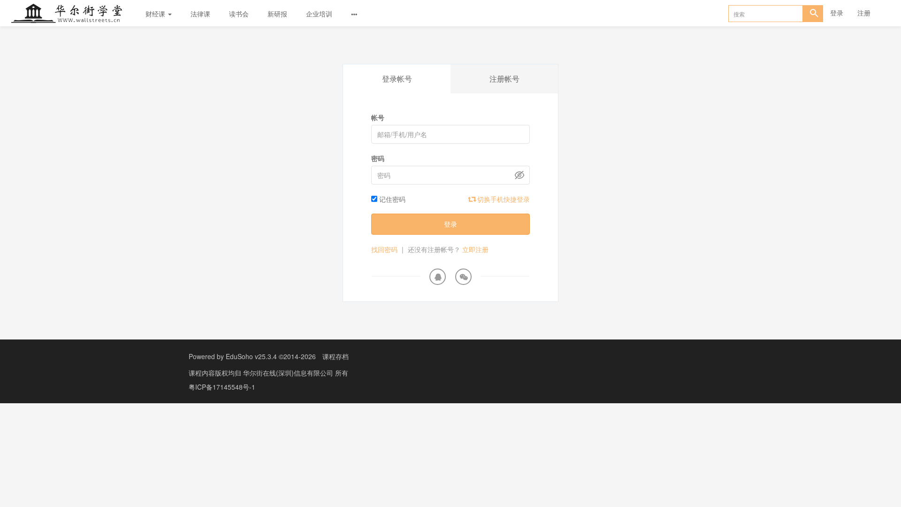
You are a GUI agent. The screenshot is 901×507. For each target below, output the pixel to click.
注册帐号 (504, 78)
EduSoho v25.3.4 (251, 356)
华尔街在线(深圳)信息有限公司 (289, 372)
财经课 (156, 13)
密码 (377, 158)
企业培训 (319, 13)
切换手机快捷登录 (502, 199)
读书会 (239, 13)
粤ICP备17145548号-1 (222, 387)
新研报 (277, 13)
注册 (863, 12)
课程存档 (335, 356)
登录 (836, 12)
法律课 (200, 13)
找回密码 (384, 249)
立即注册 (475, 249)
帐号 (377, 117)
